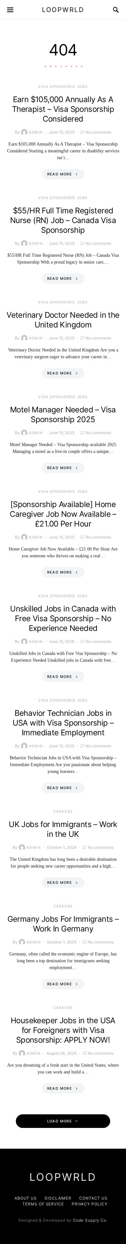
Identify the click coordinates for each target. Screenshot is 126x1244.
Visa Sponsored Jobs (63, 86)
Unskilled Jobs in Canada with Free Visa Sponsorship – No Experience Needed (63, 618)
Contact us (93, 1198)
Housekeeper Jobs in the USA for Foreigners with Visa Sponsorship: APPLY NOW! (63, 1030)
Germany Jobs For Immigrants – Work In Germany (63, 923)
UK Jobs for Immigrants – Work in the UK (63, 829)
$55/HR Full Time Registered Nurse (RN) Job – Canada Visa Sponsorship (63, 220)
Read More (59, 174)
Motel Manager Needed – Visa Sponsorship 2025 (63, 414)
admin (36, 132)
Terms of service (43, 1204)
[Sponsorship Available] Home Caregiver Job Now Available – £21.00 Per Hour (63, 514)
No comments (98, 132)
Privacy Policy (90, 1204)
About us (26, 1198)
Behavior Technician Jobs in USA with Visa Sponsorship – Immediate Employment (63, 722)
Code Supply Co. (90, 1220)
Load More (59, 1121)
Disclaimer (58, 1198)
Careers (63, 811)
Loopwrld (63, 10)
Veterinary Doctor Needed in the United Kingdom (62, 319)
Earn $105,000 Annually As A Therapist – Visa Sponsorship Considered (63, 109)
